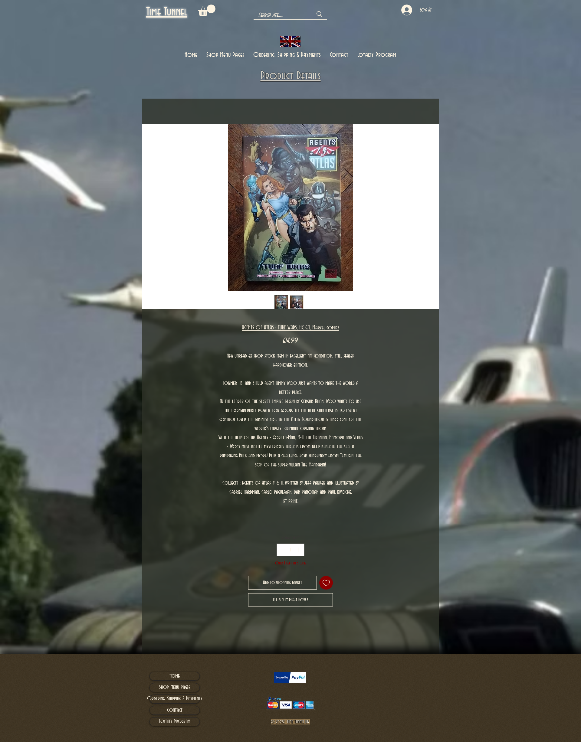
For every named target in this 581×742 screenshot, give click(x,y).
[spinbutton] (291, 550)
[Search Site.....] (319, 13)
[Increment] (299, 550)
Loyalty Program (174, 721)
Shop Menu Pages (174, 687)
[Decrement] (282, 550)
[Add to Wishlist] (326, 583)
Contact (174, 710)
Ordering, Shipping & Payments (174, 699)
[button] (206, 10)
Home (146, 102)
